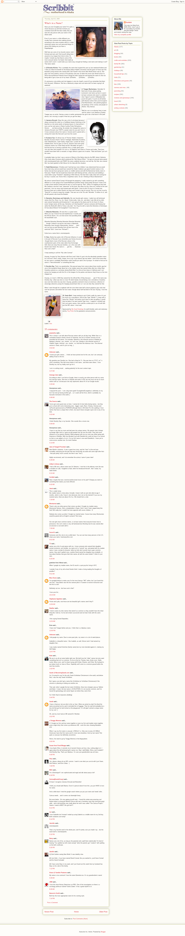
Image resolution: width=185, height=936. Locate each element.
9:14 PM (52, 819)
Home (76, 912)
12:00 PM (52, 630)
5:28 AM (51, 460)
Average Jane (53, 375)
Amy (50, 758)
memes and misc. (120, 87)
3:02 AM (51, 348)
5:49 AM (51, 878)
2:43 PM (52, 668)
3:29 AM (51, 384)
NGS (50, 770)
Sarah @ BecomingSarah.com (59, 673)
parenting (117, 91)
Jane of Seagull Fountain (57, 447)
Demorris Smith (54, 893)
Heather (51, 608)
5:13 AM (51, 443)
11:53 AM (52, 621)
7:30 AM (51, 528)
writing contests (119, 108)
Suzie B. (52, 532)
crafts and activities (120, 60)
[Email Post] (48, 321)
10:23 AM (52, 595)
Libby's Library (54, 464)
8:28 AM (51, 889)
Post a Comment (52, 902)
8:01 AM (51, 539)
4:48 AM (51, 397)
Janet (51, 488)
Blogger (103, 932)
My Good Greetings (78, 309)
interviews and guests (121, 81)
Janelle (51, 851)
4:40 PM (52, 754)
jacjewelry (52, 333)
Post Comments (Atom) (80, 919)
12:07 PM (52, 651)
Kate (50, 655)
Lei (50, 812)
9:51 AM (51, 574)
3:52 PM (52, 716)
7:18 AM (51, 499)
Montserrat (52, 503)
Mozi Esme (53, 578)
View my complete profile (122, 34)
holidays (117, 70)
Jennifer (52, 823)
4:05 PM (52, 741)
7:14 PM (52, 898)
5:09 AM (51, 424)
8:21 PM (52, 808)
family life (117, 64)
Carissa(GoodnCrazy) (56, 779)
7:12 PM (52, 868)
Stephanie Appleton (55, 599)
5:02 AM (51, 414)
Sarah (51, 701)
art (115, 50)
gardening (117, 67)
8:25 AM (51, 559)
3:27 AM (51, 371)
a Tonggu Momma (55, 720)
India (115, 77)
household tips (119, 74)
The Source (53, 401)
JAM (50, 882)
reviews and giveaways (122, 98)
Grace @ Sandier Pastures (58, 872)
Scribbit (52, 477)
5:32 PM (52, 834)
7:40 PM (52, 766)
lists (50, 323)
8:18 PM (52, 775)
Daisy (51, 838)
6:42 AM (51, 484)
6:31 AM (51, 473)
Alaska (116, 47)
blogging (117, 53)
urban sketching (119, 104)
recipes (116, 94)
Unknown (52, 352)
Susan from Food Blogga (57, 745)
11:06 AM (52, 604)
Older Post (103, 912)
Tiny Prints (70, 311)
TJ (50, 543)
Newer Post (49, 912)
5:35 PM (52, 847)
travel (116, 101)
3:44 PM (52, 697)
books (116, 57)
